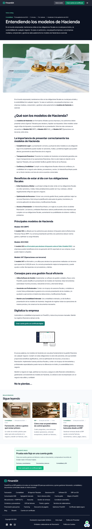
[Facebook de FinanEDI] (11, 525)
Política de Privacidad (72, 520)
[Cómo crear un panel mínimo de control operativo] (46, 410)
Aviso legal (58, 520)
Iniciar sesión (59, 3)
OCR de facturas (30, 503)
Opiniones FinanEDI (59, 507)
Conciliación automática (61, 500)
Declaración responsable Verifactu (40, 520)
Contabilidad (20, 492)
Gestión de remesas (44, 500)
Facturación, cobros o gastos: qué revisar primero (16, 427)
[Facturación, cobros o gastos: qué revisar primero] (16, 410)
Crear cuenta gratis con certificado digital (29, 323)
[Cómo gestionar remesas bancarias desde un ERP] (75, 410)
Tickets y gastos (44, 503)
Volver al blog (9, 13)
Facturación (8, 492)
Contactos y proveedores (12, 503)
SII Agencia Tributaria (34, 492)
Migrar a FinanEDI (72, 496)
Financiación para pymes (12, 507)
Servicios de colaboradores (62, 503)
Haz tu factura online (43, 496)
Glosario (13, 510)
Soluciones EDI (49, 492)
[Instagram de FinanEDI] (15, 525)
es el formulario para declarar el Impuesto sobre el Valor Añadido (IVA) (44, 246)
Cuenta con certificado (28, 510)
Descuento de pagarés (41, 507)
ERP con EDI (75, 492)
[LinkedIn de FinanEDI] (7, 525)
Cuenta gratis (59, 496)
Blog (5, 510)
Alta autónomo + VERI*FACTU (13, 500)
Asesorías (30, 500)
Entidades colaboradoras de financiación (46, 524)
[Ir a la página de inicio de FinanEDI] (8, 3)
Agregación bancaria (26, 496)
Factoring (27, 507)
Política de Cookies (69, 524)
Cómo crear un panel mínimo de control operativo (45, 425)
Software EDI (63, 492)
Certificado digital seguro (77, 507)
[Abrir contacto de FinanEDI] (87, 524)
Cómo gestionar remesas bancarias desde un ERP (73, 427)
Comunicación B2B (10, 496)
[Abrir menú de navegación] (87, 3)
